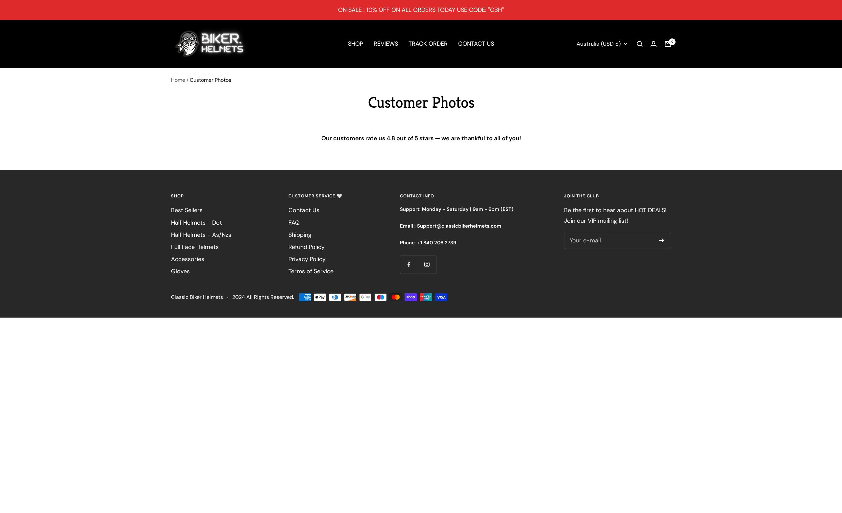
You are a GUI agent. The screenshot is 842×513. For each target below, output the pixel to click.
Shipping (299, 235)
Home (178, 80)
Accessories (187, 259)
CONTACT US (476, 44)
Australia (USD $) (599, 43)
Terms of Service (311, 271)
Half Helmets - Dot (196, 223)
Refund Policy (306, 247)
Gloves (180, 271)
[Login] (653, 44)
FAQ (294, 223)
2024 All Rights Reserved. (263, 297)
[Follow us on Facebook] (409, 265)
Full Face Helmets (195, 247)
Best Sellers (187, 210)
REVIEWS (386, 44)
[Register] (661, 240)
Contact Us (303, 210)
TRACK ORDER (428, 44)
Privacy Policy (307, 259)
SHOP (355, 44)
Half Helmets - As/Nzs (201, 235)
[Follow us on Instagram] (427, 265)
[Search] (640, 44)
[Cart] (667, 44)
